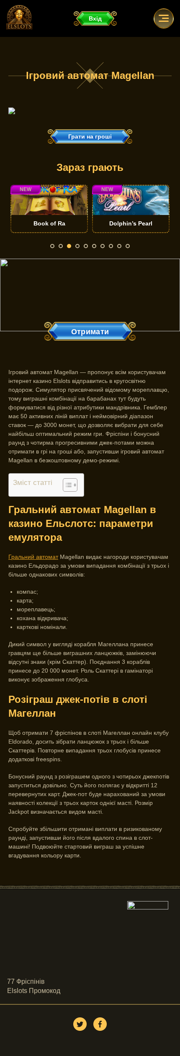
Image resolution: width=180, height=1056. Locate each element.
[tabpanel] (84, 209)
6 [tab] (94, 246)
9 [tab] (119, 246)
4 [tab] (77, 246)
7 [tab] (102, 246)
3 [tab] (69, 246)
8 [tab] (111, 246)
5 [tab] (86, 246)
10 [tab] (128, 246)
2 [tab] (61, 246)
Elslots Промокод (33, 990)
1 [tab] (52, 246)
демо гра (84, 221)
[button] (66, 485)
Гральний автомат (33, 556)
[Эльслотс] (19, 27)
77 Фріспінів (26, 981)
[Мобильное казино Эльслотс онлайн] (11, 112)
